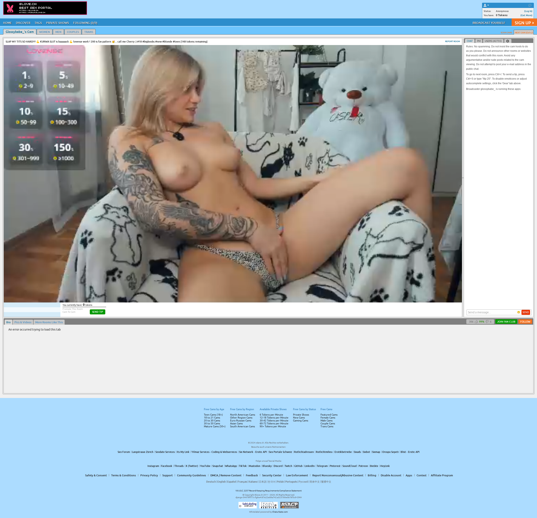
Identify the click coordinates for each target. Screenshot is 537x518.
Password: (237, 253)
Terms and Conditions (282, 270)
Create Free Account (268, 288)
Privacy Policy (277, 275)
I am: (240, 260)
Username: (237, 244)
